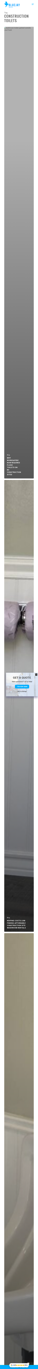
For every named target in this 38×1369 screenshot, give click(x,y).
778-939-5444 (22, 686)
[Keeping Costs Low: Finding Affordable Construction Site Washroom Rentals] (19, 706)
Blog (8, 455)
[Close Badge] (28, 1364)
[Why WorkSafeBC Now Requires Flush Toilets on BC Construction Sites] (19, 253)
